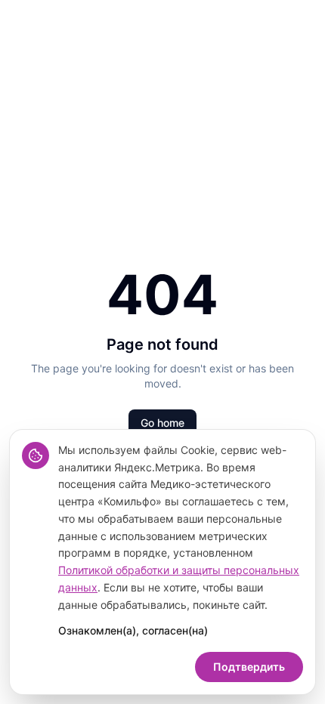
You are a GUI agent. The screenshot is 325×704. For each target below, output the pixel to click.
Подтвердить (249, 666)
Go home (162, 422)
